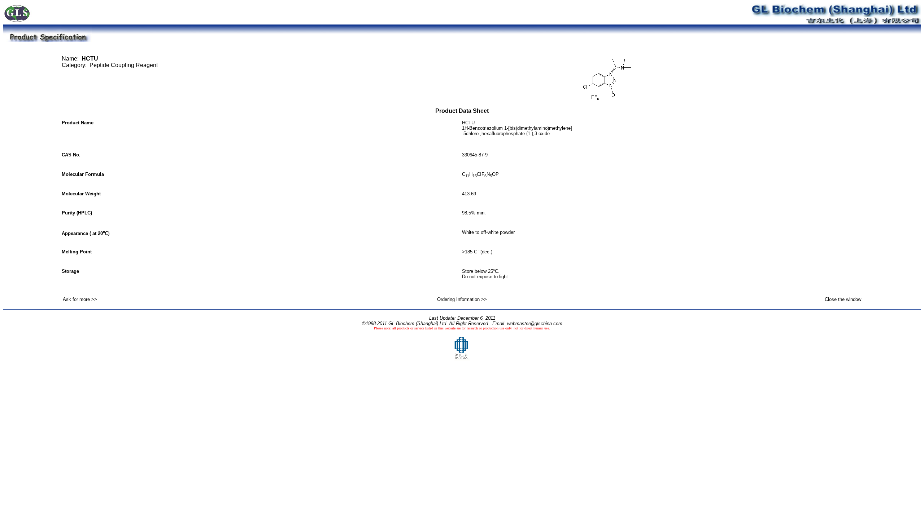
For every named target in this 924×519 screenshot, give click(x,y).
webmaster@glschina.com (534, 323)
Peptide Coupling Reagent (124, 65)
